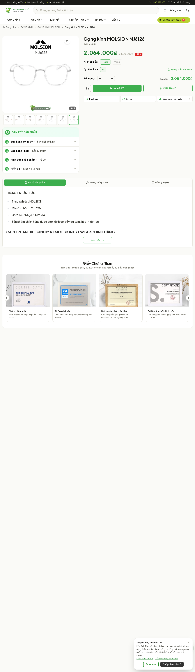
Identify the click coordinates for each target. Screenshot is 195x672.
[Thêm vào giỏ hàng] (87, 88)
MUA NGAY (117, 88)
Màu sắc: (92, 61)
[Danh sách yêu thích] (165, 10)
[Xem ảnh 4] (38, 108)
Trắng (105, 62)
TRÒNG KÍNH (35, 19)
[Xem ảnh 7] (44, 108)
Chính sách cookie (144, 658)
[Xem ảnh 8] (47, 108)
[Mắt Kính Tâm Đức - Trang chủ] (17, 10)
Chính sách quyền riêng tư (166, 658)
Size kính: (92, 69)
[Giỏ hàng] (187, 10)
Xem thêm (96, 240)
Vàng (117, 62)
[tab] (8, 120)
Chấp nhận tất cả (172, 664)
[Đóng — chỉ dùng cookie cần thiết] (188, 642)
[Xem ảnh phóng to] (73, 41)
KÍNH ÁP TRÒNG (77, 19)
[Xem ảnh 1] (33, 108)
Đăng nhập (176, 10)
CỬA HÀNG (170, 88)
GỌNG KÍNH (13, 19)
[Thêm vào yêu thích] (67, 41)
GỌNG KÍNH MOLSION (48, 27)
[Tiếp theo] (188, 298)
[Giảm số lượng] (100, 78)
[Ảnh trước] (7, 74)
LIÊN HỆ (116, 19)
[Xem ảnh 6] (42, 108)
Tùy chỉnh (151, 664)
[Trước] (6, 298)
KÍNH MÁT (55, 19)
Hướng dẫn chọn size (182, 69)
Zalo (173, 2)
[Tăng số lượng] (112, 78)
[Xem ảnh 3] (36, 108)
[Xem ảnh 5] (40, 108)
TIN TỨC (99, 19)
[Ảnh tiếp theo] (74, 74)
